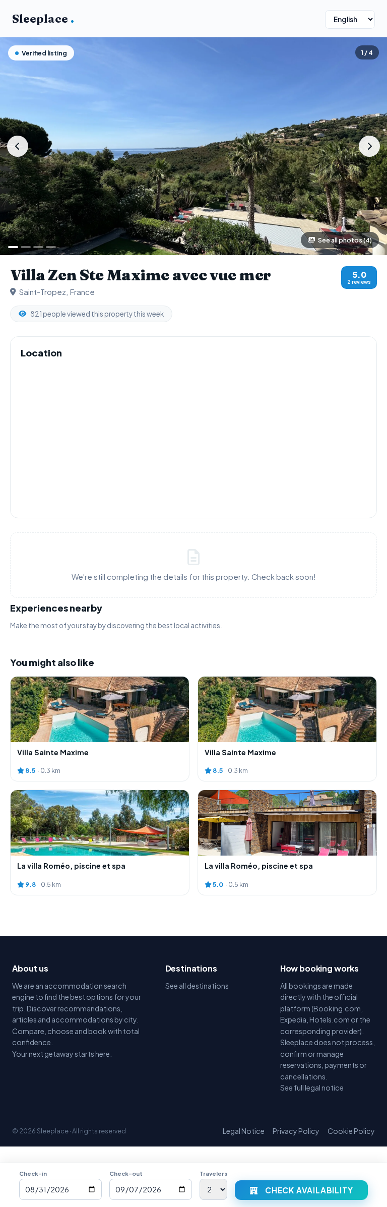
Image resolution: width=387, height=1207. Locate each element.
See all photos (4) (345, 240)
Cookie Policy (351, 1130)
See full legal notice (312, 1087)
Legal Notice (244, 1130)
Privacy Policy (296, 1130)
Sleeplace (43, 19)
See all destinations (197, 985)
